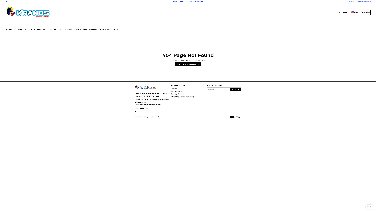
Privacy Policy (177, 94)
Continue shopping (187, 64)
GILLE (115, 30)
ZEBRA (77, 30)
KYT (45, 30)
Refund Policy (177, 91)
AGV (27, 30)
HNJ (85, 30)
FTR (33, 30)
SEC (56, 30)
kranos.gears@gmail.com (364, 1)
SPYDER (68, 30)
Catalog (18, 30)
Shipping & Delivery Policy (182, 97)
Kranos (141, 117)
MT (61, 30)
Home (9, 30)
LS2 (50, 30)
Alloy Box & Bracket (100, 30)
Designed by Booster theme (153, 117)
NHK (39, 30)
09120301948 (352, 1)
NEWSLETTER (214, 85)
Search (174, 89)
